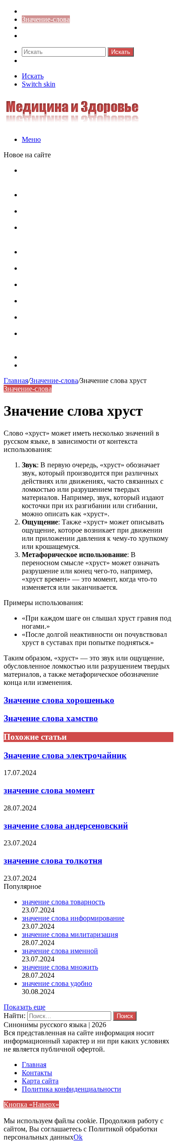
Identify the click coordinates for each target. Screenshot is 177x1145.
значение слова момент (49, 790)
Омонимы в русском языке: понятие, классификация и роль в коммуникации (83, 215)
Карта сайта (40, 357)
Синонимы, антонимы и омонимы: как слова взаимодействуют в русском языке (92, 321)
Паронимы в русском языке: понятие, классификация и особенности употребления (92, 199)
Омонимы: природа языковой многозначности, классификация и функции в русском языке (94, 272)
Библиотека (40, 27)
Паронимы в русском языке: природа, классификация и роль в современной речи (89, 256)
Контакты (37, 365)
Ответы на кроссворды (57, 35)
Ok (78, 1137)
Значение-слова (46, 19)
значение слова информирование (73, 918)
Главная (16, 380)
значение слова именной (60, 951)
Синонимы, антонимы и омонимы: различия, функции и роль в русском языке (92, 305)
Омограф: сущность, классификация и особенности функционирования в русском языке (89, 235)
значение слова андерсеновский (66, 825)
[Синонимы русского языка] (72, 124)
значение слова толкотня (53, 860)
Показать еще (24, 1007)
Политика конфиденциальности (71, 1089)
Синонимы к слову (51, 11)
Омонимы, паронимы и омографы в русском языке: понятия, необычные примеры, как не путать (91, 178)
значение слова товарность (63, 902)
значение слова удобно (57, 983)
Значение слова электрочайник (65, 755)
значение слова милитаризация (70, 934)
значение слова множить (60, 967)
